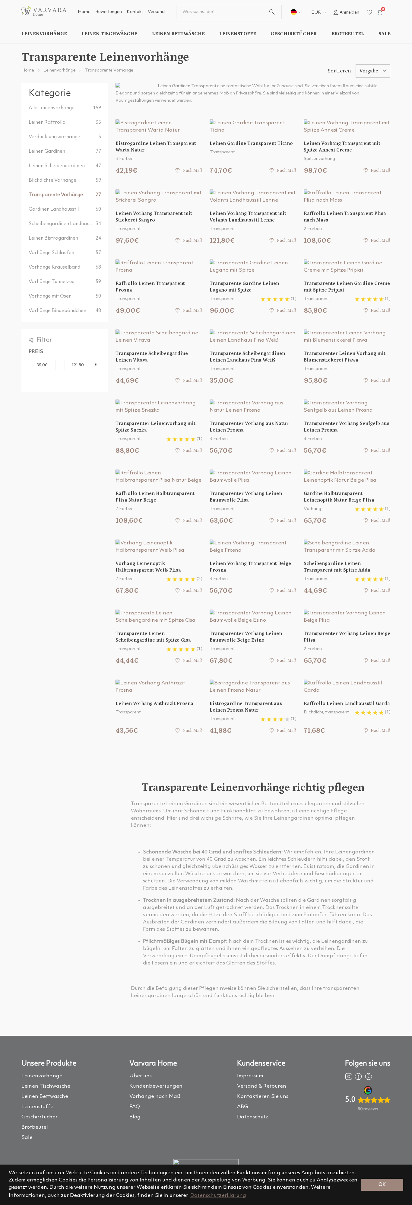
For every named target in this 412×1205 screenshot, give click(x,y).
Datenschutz (252, 1117)
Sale (385, 34)
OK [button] (382, 1184)
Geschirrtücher (294, 34)
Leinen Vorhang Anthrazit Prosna (154, 703)
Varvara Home (153, 1063)
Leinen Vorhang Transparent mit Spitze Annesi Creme (342, 147)
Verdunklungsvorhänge (65, 137)
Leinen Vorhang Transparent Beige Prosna (250, 567)
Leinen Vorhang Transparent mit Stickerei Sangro (154, 217)
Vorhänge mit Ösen (65, 296)
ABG (242, 1106)
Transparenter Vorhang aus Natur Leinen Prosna (249, 427)
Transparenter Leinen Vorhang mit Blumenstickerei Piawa (344, 357)
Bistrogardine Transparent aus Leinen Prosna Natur (246, 707)
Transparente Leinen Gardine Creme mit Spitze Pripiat (347, 287)
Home (84, 12)
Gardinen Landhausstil (65, 209)
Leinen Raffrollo (65, 122)
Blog (135, 1117)
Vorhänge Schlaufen (65, 252)
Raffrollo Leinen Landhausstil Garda (347, 703)
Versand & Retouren (261, 1086)
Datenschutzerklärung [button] (218, 1195)
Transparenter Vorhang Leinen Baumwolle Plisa (246, 497)
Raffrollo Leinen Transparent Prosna (150, 287)
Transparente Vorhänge (109, 70)
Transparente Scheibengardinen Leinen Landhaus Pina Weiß (247, 357)
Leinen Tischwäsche (109, 34)
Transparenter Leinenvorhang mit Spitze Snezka (155, 427)
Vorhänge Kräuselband (65, 267)
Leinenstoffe (237, 34)
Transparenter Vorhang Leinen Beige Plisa (347, 637)
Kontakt (135, 12)
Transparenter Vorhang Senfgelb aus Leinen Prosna (346, 427)
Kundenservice (261, 1063)
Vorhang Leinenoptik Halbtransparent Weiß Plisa (148, 567)
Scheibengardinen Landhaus (65, 224)
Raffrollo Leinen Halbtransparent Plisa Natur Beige (155, 497)
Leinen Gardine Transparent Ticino (251, 143)
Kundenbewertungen (155, 1086)
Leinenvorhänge (44, 34)
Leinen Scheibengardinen (65, 166)
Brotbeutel (347, 34)
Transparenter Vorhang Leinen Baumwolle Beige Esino (246, 637)
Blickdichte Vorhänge (65, 180)
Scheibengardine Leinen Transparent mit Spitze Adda (337, 567)
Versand (156, 12)
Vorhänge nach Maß (154, 1096)
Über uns (140, 1076)
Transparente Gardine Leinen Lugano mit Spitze (244, 287)
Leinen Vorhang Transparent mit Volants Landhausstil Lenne (248, 217)
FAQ (134, 1106)
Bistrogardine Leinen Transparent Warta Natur (156, 147)
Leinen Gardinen (65, 151)
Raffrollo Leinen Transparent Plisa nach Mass (345, 217)
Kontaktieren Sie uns (262, 1096)
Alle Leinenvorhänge (65, 108)
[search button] (272, 12)
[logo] (43, 14)
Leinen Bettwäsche (178, 34)
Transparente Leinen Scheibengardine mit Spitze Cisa (153, 637)
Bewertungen (108, 12)
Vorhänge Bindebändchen (65, 310)
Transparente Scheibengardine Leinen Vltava (152, 357)
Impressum (250, 1076)
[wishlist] (369, 12)
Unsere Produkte (48, 1063)
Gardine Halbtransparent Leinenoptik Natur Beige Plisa (339, 497)
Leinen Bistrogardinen (65, 238)
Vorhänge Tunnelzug (65, 281)
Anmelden (349, 12)
